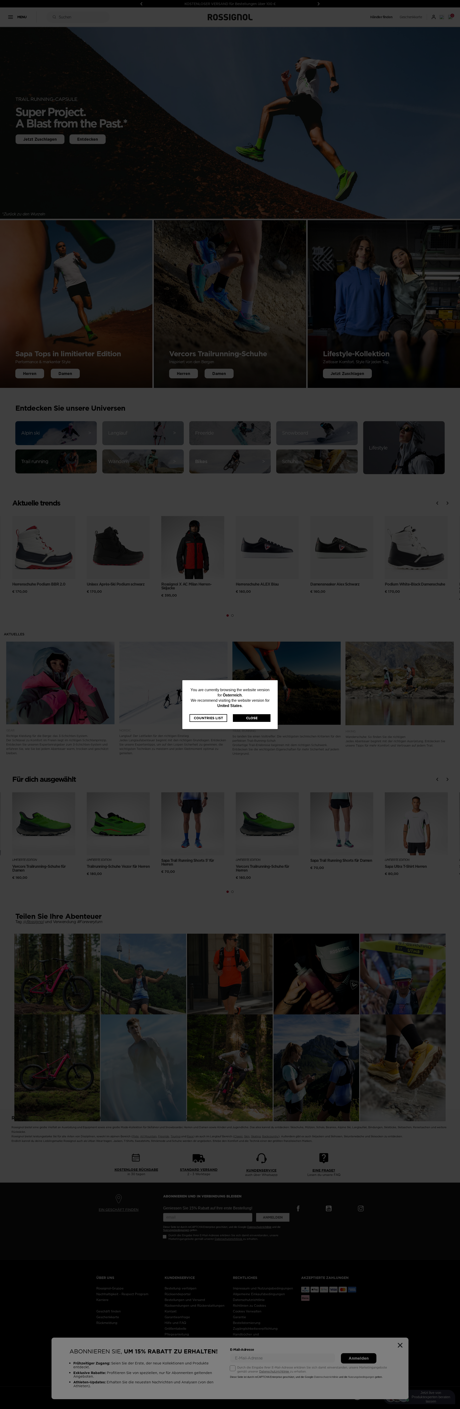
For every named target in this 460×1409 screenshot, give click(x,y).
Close (252, 718)
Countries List (208, 718)
